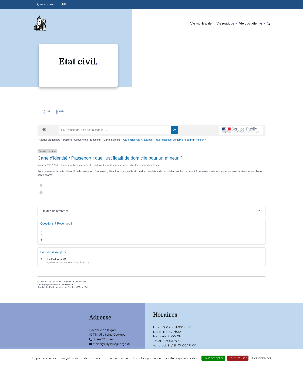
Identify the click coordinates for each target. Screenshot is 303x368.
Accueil (47, 110)
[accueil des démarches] (44, 129)
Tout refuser (238, 358)
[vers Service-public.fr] (241, 130)
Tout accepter (213, 358)
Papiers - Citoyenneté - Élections (82, 139)
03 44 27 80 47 (48, 4)
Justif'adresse (54, 259)
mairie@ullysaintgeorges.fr (111, 344)
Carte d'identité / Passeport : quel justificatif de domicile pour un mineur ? (164, 139)
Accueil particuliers (49, 139)
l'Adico (87, 287)
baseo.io (69, 284)
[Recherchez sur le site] (265, 24)
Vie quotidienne (250, 23)
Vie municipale (201, 23)
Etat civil (60, 110)
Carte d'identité (111, 139)
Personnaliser (261, 358)
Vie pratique (225, 23)
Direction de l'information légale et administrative (63, 281)
